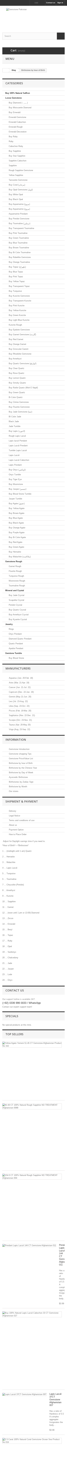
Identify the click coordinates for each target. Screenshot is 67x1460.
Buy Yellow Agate (16, 508)
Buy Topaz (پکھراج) (17, 267)
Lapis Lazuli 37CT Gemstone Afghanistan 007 (55, 1399)
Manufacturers (18, 668)
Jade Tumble (14, 426)
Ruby (10, 141)
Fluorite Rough (15, 571)
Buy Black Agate (16, 523)
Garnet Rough (14, 566)
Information (15, 739)
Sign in (60, 3)
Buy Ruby (13, 136)
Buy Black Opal (15, 199)
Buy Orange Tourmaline (19, 262)
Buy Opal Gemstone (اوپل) (20, 189)
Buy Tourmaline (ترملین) (19, 223)
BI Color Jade (14, 416)
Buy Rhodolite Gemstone (19, 354)
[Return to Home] (6, 70)
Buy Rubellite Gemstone (19, 257)
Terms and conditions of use (21, 820)
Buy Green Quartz (16, 392)
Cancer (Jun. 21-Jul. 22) (19, 687)
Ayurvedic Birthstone (18, 777)
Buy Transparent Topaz (19, 286)
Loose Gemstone (13, 98)
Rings (11, 629)
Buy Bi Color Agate (17, 537)
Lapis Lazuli (13, 455)
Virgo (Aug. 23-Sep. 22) (19, 729)
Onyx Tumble (14, 474)
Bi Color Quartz (15, 397)
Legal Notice (14, 816)
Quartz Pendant (15, 643)
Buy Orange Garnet (17, 344)
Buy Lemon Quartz (17, 378)
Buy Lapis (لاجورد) (16, 431)
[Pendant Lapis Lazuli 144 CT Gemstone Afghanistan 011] (29, 1245)
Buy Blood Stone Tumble (19, 494)
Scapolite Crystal (16, 600)
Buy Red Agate (15, 542)
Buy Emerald (14, 112)
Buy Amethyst (15, 358)
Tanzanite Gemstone (17, 180)
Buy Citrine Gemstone (18, 402)
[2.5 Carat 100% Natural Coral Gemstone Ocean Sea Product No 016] (32, 1441)
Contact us (50, 3)
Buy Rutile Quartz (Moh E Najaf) (23, 387)
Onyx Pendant (15, 634)
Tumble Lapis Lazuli (17, 450)
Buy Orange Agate (16, 527)
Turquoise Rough (16, 576)
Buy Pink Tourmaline (17, 233)
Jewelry (9, 624)
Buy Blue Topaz (15, 272)
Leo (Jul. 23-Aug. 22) (18, 701)
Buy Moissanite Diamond (19, 107)
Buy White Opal (15, 194)
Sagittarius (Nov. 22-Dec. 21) (21, 715)
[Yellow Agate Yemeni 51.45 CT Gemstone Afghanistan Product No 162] (32, 1045)
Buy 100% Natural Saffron (17, 93)
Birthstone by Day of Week (20, 772)
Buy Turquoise (15, 291)
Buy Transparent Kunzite (19, 301)
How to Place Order (17, 834)
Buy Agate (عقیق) (16, 503)
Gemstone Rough (13, 561)
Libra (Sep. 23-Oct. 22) (18, 706)
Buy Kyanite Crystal (17, 619)
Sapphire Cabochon (17, 161)
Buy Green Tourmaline (18, 238)
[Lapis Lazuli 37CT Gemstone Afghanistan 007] (24, 1394)
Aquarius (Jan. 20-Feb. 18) (20, 678)
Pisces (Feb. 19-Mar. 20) (19, 711)
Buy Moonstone (15, 484)
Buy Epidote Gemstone (19, 330)
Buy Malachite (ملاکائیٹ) (19, 556)
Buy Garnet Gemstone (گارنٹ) (22, 334)
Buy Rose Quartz (16, 373)
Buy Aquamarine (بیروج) (19, 204)
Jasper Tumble (15, 499)
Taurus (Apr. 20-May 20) (19, 725)
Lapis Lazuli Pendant (18, 445)
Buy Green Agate (16, 547)
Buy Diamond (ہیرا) (18, 103)
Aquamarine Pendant (18, 214)
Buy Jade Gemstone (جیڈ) (20, 412)
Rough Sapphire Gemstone (20, 170)
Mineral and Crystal (14, 590)
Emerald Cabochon (17, 122)
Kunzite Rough (15, 325)
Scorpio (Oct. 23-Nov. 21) (20, 720)
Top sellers (14, 1034)
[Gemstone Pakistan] (33, 16)
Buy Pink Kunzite (16, 305)
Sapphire (12, 165)
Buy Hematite (14, 552)
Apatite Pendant (15, 648)
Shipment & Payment (21, 801)
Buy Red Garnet (15, 339)
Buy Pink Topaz (15, 276)
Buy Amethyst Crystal (18, 614)
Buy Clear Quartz (16, 368)
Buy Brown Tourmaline (18, 247)
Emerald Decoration (17, 132)
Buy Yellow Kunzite (17, 310)
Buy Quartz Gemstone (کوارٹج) (22, 363)
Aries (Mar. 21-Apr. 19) (18, 682)
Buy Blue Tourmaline (17, 243)
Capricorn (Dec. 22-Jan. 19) (21, 692)
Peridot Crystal (15, 605)
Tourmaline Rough (16, 585)
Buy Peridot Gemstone (18, 218)
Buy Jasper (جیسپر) (17, 489)
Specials (11, 1016)
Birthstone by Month (17, 786)
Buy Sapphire (14, 151)
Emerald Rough (15, 127)
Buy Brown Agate (16, 513)
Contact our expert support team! (17, 1007)
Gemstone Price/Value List (20, 758)
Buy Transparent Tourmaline (21, 228)
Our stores (13, 791)
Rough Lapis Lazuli (17, 436)
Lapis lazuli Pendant (17, 441)
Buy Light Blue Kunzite (18, 320)
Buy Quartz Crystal (17, 610)
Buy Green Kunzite (17, 315)
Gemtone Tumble (13, 653)
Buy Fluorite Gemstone (19, 407)
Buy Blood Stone (16, 658)
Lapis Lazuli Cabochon (18, 460)
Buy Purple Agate (16, 532)
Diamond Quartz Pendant (19, 639)
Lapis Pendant (15, 465)
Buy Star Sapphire (16, 156)
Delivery (12, 811)
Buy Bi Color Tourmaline (19, 252)
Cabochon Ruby (15, 146)
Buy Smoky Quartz (17, 383)
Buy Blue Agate (15, 518)
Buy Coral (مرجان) (16, 185)
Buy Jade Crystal (16, 595)
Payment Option (16, 830)
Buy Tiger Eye (15, 479)
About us (12, 825)
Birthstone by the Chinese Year (22, 768)
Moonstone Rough (16, 581)
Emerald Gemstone (17, 117)
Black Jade (13, 421)
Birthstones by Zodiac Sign (20, 782)
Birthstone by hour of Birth (20, 763)
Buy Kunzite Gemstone (19, 296)
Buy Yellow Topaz (16, 281)
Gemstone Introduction (18, 749)
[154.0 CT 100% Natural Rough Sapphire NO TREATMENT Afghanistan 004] (32, 1177)
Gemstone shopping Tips (19, 754)
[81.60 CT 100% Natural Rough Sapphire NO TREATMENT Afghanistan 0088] (32, 1106)
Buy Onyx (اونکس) (17, 470)
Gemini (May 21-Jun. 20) (19, 696)
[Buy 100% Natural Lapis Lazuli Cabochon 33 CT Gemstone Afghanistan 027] (32, 1314)
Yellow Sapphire (15, 175)
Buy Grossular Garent (18, 349)
